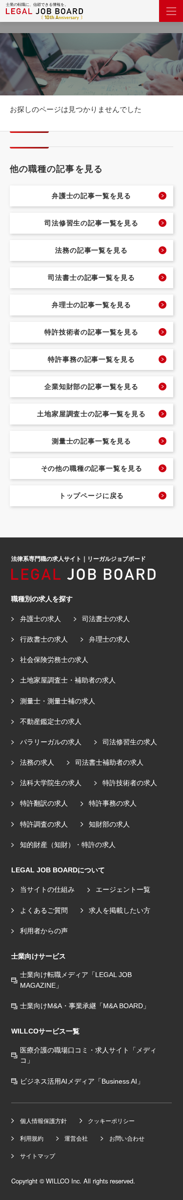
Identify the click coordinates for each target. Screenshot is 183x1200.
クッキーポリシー (111, 1121)
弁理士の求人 (109, 639)
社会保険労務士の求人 (54, 660)
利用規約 (31, 1138)
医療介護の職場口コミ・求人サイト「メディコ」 (88, 1055)
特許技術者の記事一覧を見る (91, 332)
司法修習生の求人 (129, 742)
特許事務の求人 (113, 803)
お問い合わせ (126, 1138)
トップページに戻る (91, 495)
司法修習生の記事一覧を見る (91, 223)
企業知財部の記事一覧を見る (91, 386)
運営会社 (76, 1138)
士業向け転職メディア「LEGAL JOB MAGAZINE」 (76, 980)
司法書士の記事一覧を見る (91, 277)
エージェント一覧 (123, 889)
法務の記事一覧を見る (91, 250)
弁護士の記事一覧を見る (91, 196)
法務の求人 (37, 762)
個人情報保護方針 (43, 1121)
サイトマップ (37, 1156)
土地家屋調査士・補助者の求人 (68, 680)
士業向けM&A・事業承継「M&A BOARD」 (85, 1006)
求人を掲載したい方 (119, 910)
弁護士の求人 (40, 619)
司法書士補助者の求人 (109, 762)
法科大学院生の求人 (50, 783)
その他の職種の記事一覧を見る (91, 468)
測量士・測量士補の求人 (57, 701)
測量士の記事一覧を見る (91, 441)
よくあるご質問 (44, 910)
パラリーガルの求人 (50, 742)
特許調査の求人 (44, 824)
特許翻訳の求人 (44, 803)
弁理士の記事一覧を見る (91, 305)
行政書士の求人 (44, 639)
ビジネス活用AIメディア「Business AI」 (82, 1081)
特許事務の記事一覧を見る (91, 359)
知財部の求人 (109, 824)
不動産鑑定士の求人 (50, 721)
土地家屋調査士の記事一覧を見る (91, 414)
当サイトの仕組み (47, 889)
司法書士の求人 (106, 619)
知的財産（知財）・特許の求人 (68, 845)
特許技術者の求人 (129, 783)
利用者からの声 (44, 931)
